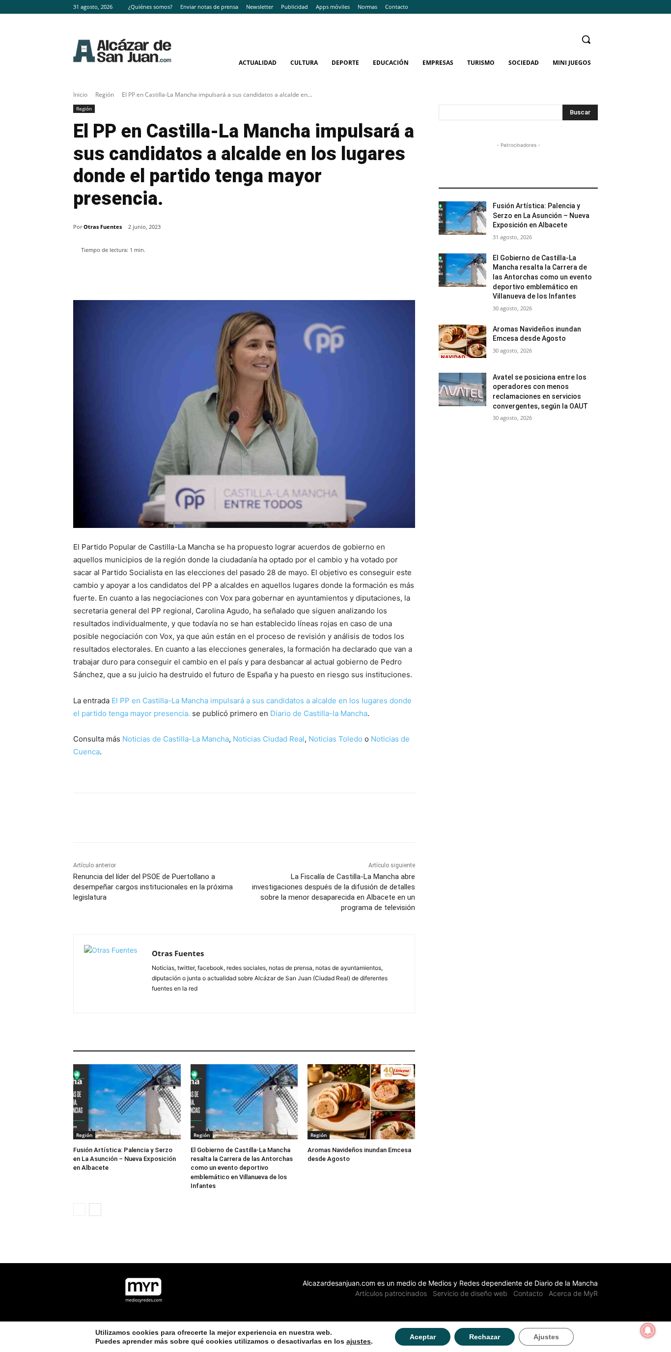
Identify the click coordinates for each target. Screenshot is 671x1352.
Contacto (528, 1293)
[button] (586, 39)
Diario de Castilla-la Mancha (318, 713)
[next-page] (95, 1209)
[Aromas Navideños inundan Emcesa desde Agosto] (361, 1101)
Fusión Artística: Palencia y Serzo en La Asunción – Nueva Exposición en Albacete (124, 1158)
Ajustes (546, 1337)
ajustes (358, 1341)
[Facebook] (565, 7)
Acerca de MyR (573, 1293)
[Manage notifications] (648, 1330)
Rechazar (484, 1337)
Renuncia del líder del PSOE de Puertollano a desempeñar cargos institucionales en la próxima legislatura (153, 887)
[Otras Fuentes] (112, 973)
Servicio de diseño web (470, 1293)
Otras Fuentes (103, 226)
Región (104, 94)
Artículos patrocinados (391, 1293)
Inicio (80, 94)
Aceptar (423, 1337)
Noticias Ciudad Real (269, 739)
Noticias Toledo (335, 739)
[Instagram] (578, 7)
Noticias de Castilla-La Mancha (175, 739)
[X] (592, 7)
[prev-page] (79, 1209)
